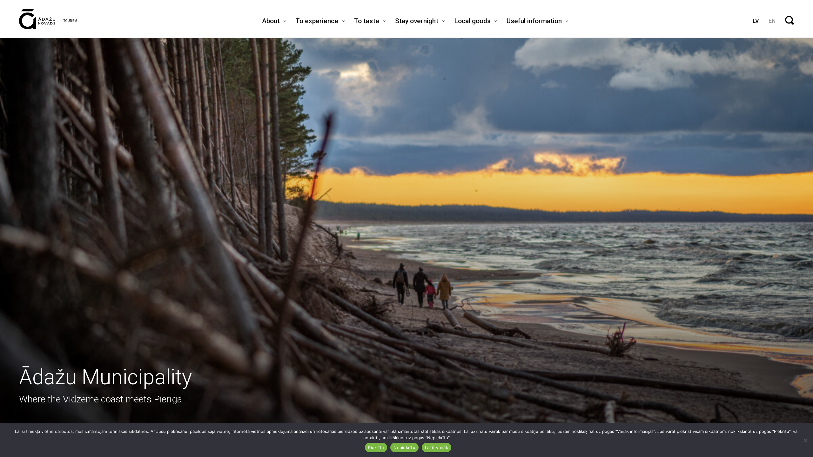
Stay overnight (416, 21)
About (271, 21)
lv (756, 20)
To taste (366, 21)
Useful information (534, 21)
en (772, 20)
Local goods (472, 21)
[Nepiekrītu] (805, 440)
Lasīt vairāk (436, 447)
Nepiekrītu (404, 447)
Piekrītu (376, 447)
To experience (317, 21)
